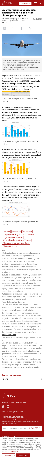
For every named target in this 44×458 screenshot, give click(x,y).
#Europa (6, 232)
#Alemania (27, 232)
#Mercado (16, 232)
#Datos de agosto (10, 246)
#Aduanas (31, 234)
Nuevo (5, 379)
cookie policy (13, 451)
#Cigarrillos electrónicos (13, 237)
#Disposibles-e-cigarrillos (13, 234)
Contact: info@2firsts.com (12, 412)
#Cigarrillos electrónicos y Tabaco (17, 240)
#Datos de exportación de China (16, 243)
